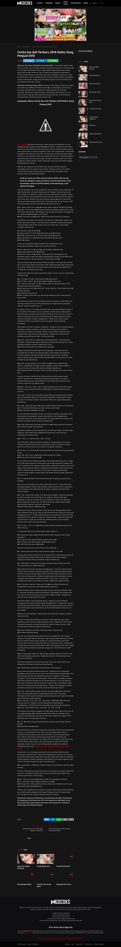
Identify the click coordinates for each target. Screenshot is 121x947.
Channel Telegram (99, 944)
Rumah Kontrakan (63, 866)
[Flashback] (83, 127)
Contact (40, 3)
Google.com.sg (27, 933)
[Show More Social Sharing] (60, 60)
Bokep (85, 3)
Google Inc (36, 944)
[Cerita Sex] (25, 3)
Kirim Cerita (65, 3)
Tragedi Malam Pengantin (93, 118)
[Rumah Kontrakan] (65, 859)
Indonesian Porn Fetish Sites (46, 938)
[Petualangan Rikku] (26, 877)
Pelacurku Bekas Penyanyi (23, 867)
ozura (29, 838)
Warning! (49, 3)
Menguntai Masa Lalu (95, 142)
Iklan (73, 944)
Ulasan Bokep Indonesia (76, 938)
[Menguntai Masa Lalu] (83, 144)
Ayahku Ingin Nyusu (95, 134)
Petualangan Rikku (24, 884)
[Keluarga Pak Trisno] (65, 877)
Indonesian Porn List (62, 938)
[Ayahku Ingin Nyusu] (83, 136)
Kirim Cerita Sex (89, 944)
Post (83, 62)
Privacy (58, 3)
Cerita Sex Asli (22, 144)
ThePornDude (76, 3)
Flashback (92, 125)
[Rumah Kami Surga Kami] (45, 877)
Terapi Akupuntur (43, 866)
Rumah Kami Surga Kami (44, 885)
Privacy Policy (79, 944)
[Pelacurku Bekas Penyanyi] (26, 859)
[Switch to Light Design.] (90, 3)
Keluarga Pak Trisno (63, 884)
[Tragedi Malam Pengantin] (83, 119)
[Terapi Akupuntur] (45, 859)
